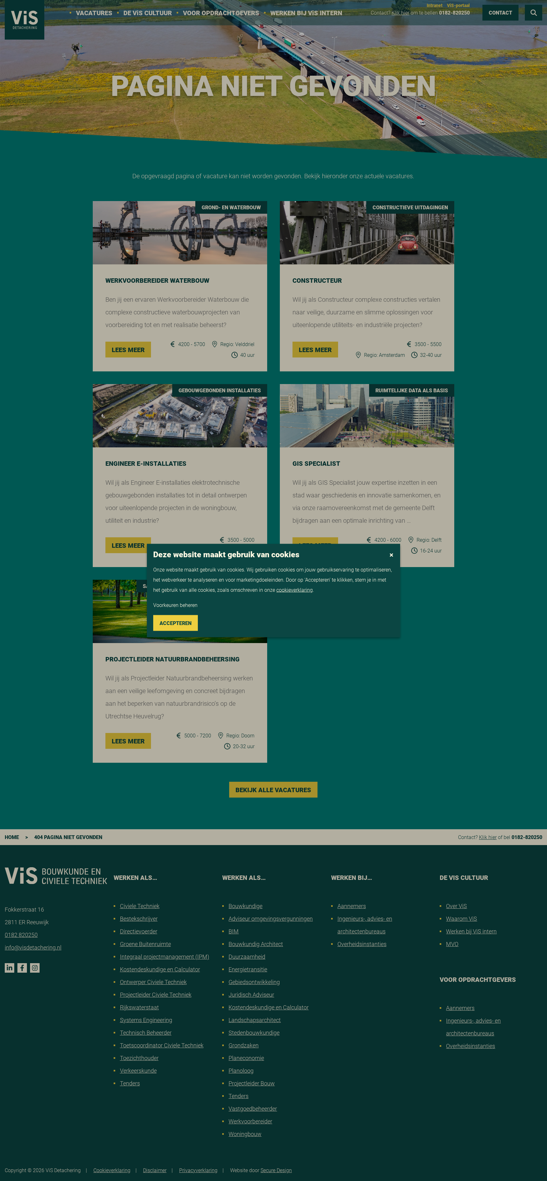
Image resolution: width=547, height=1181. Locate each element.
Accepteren (176, 623)
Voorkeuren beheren (175, 605)
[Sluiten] (391, 555)
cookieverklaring (294, 589)
